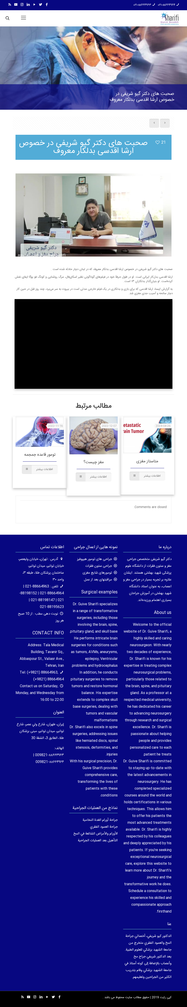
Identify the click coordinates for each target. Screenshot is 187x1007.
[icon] (15, 5)
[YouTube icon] (34, 5)
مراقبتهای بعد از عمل (98, 579)
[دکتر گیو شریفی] (169, 18)
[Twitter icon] (40, 5)
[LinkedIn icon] (28, 5)
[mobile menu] (23, 18)
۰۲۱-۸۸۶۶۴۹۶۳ (142, 5)
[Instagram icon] (22, 5)
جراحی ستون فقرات (98, 566)
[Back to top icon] (165, 997)
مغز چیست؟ (93, 462)
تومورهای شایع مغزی (97, 573)
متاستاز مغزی (147, 461)
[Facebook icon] (46, 5)
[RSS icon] (9, 5)
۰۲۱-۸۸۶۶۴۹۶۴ (166, 5)
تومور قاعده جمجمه (39, 454)
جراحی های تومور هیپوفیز (94, 559)
